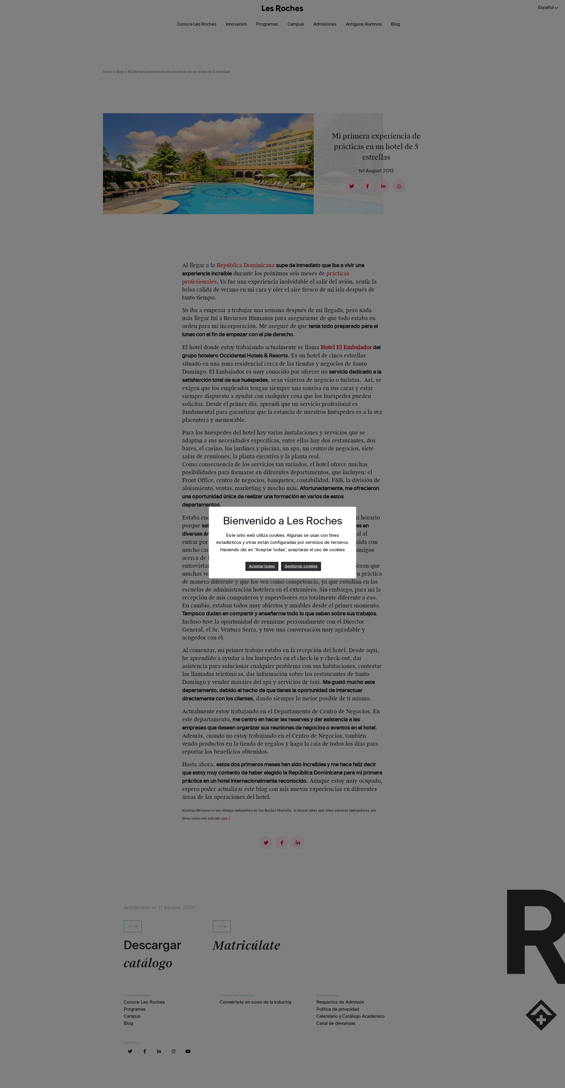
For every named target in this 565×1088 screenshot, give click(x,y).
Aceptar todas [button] (262, 566)
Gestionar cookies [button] (301, 566)
